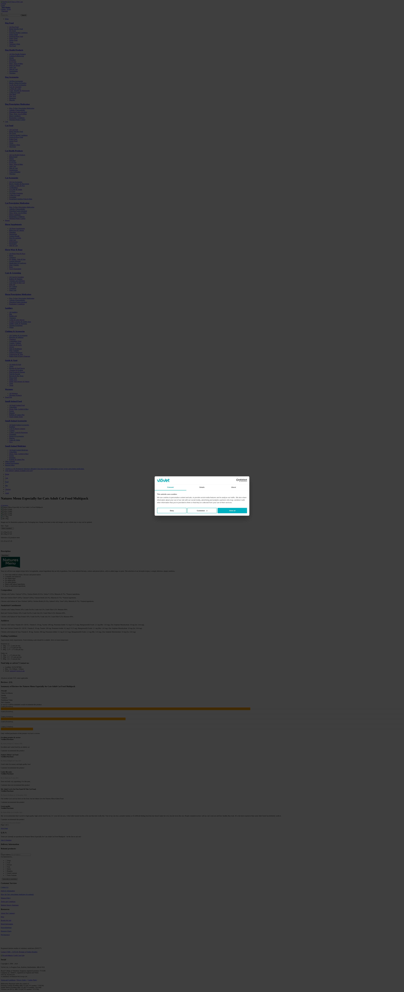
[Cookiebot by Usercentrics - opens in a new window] (238, 480)
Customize (201, 510)
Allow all (232, 510)
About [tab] (233, 487)
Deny (172, 510)
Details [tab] (202, 487)
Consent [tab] (170, 487)
